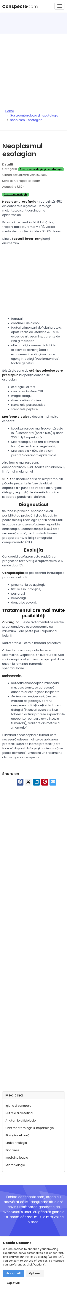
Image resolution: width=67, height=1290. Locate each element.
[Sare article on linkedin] (36, 783)
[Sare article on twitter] (28, 783)
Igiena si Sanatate (18, 1106)
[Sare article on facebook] (20, 783)
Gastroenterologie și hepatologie (41, 169)
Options (34, 1273)
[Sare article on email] (53, 783)
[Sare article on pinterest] (44, 783)
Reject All (13, 1283)
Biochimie (12, 1150)
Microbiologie (15, 1165)
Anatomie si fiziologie (20, 1120)
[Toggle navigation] (59, 6)
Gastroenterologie (15, 194)
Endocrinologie (16, 1143)
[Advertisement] (33, 68)
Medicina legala (16, 1157)
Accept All (13, 1273)
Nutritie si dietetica (19, 1113)
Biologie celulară (17, 1135)
